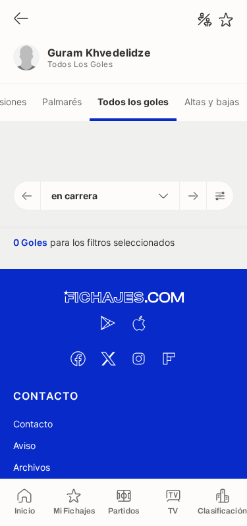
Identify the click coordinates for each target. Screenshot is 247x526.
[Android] (109, 323)
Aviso (24, 445)
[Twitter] (109, 358)
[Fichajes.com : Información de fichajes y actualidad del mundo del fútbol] (123, 297)
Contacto (33, 423)
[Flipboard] (169, 358)
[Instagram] (139, 358)
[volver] (21, 19)
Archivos (31, 467)
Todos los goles (133, 101)
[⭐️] (226, 20)
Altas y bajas (211, 101)
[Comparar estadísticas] (205, 20)
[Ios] (139, 323)
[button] (27, 195)
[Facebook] (78, 358)
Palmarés (62, 101)
